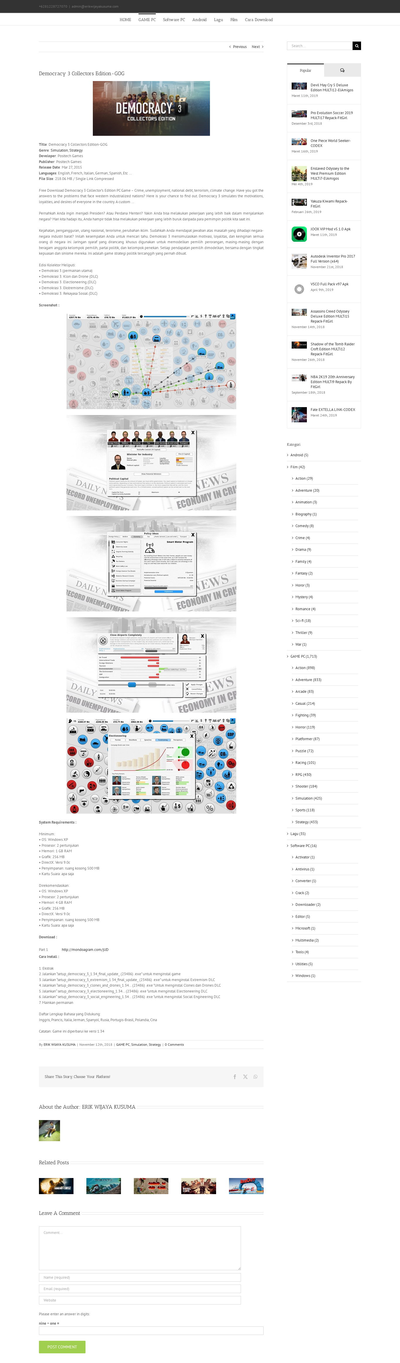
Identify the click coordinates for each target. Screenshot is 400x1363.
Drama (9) (303, 549)
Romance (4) (305, 608)
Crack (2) (302, 892)
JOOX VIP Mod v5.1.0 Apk (331, 229)
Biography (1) (306, 514)
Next (256, 46)
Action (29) (304, 478)
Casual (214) (305, 703)
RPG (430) (303, 774)
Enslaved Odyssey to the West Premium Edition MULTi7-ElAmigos (330, 173)
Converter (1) (305, 880)
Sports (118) (305, 809)
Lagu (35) (298, 833)
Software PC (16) (303, 845)
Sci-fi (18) (303, 620)
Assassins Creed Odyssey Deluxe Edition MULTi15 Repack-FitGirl (330, 316)
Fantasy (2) (304, 573)
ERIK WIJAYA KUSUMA (60, 1044)
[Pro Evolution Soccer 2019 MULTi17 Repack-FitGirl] (299, 113)
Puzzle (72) (304, 750)
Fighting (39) (305, 715)
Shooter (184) (306, 786)
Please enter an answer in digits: (64, 1313)
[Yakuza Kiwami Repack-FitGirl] (299, 201)
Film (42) (297, 466)
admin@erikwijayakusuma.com (95, 6)
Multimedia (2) (307, 940)
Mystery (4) (304, 596)
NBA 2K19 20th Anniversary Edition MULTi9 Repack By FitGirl (333, 381)
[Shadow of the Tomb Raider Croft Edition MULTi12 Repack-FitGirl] (299, 344)
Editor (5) (302, 916)
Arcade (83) (304, 691)
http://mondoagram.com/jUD (85, 949)
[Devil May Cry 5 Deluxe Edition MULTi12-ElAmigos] (299, 85)
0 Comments (174, 1044)
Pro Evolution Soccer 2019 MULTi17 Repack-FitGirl (332, 115)
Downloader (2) (308, 904)
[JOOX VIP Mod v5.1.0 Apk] (299, 229)
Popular (306, 70)
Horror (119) (305, 727)
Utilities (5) (304, 963)
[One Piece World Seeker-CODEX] (299, 140)
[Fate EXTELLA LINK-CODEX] (299, 409)
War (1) (301, 644)
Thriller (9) (303, 632)
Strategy (76, 150)
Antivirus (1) (304, 869)
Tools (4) (302, 951)
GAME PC (123, 1044)
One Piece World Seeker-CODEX (331, 143)
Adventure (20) (307, 490)
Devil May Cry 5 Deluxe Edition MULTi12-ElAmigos (332, 87)
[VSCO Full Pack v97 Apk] (299, 284)
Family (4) (303, 561)
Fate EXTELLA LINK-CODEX (333, 409)
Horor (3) (302, 585)
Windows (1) (305, 975)
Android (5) (299, 454)
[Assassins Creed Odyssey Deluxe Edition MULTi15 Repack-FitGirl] (299, 311)
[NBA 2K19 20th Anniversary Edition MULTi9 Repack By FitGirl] (299, 377)
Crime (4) (302, 537)
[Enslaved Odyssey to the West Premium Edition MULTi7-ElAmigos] (299, 168)
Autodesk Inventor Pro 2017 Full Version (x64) (333, 259)
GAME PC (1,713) (303, 656)
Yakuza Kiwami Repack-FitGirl (329, 204)
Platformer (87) (307, 738)
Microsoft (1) (305, 928)
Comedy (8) (304, 525)
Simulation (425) (308, 798)
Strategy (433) (306, 821)
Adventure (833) (308, 679)
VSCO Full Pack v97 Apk (329, 284)
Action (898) (305, 667)
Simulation (59, 150)
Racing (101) (305, 762)
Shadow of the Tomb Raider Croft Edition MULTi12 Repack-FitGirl (333, 349)
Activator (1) (305, 857)
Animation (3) (306, 502)
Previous (240, 46)
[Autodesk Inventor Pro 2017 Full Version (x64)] (299, 256)
